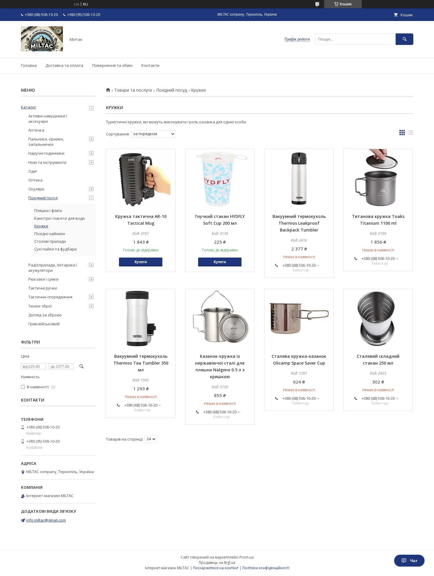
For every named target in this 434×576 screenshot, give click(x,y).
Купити (141, 262)
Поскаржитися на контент (216, 567)
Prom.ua (246, 557)
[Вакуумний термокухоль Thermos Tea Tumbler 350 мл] (140, 318)
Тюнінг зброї (40, 306)
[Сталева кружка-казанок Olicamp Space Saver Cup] (299, 318)
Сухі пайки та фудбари (55, 249)
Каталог (28, 107)
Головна (29, 65)
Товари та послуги (133, 90)
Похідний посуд (171, 90)
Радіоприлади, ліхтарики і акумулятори (52, 267)
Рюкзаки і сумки (43, 279)
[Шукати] (404, 39)
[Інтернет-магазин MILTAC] (42, 50)
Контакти (150, 65)
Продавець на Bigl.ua (217, 562)
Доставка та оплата (64, 65)
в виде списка (410, 134)
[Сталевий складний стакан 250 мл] (378, 318)
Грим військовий (44, 323)
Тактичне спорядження (50, 297)
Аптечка (36, 130)
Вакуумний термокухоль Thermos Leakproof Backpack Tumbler (299, 223)
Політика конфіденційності (265, 567)
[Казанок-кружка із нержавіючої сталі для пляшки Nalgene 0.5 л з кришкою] (219, 318)
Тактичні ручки (42, 288)
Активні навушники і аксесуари (47, 118)
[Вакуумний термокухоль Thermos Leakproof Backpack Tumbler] (299, 178)
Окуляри (36, 189)
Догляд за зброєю (45, 315)
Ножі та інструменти (47, 162)
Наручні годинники (46, 153)
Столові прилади (50, 241)
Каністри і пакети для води (59, 218)
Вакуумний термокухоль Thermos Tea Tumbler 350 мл (140, 363)
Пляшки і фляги (48, 210)
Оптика (35, 180)
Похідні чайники (49, 233)
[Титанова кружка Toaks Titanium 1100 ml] (378, 178)
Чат (413, 560)
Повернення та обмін (112, 65)
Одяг (32, 171)
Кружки (41, 226)
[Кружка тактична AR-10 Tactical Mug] (140, 178)
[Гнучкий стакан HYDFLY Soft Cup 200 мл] (219, 178)
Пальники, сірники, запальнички (46, 141)
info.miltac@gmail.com (46, 520)
